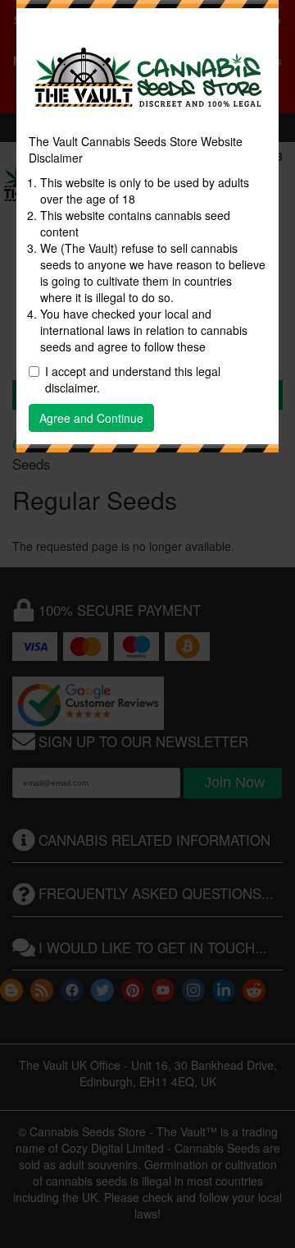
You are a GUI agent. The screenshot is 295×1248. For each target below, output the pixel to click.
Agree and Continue (91, 418)
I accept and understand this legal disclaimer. (132, 379)
